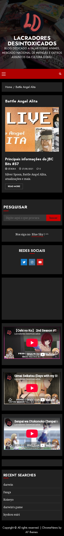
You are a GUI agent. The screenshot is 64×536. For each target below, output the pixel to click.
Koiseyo (8, 499)
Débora (12, 169)
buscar (53, 218)
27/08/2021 (27, 169)
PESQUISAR (15, 207)
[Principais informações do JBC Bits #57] (32, 129)
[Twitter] (24, 262)
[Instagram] (32, 262)
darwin (8, 485)
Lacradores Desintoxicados (32, 40)
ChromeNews (50, 528)
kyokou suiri (11, 514)
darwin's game (13, 507)
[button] (4, 73)
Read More (14, 186)
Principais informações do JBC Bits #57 (29, 161)
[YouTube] (40, 262)
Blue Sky (37, 234)
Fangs (7, 492)
